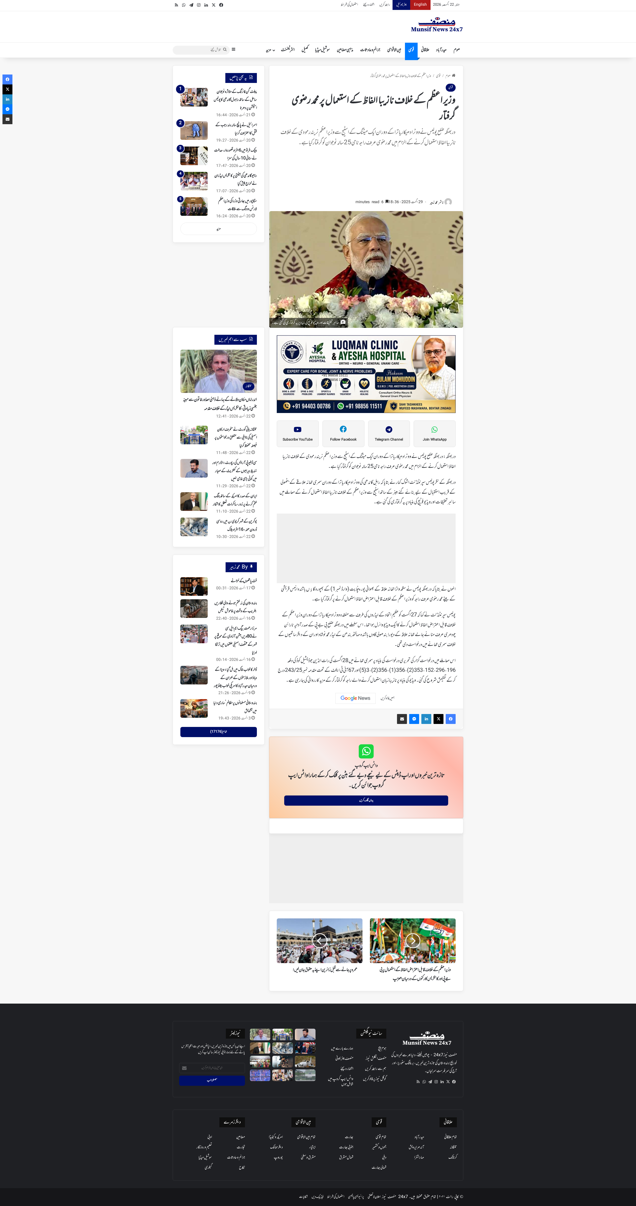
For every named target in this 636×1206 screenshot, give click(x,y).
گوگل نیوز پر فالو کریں (374, 1079)
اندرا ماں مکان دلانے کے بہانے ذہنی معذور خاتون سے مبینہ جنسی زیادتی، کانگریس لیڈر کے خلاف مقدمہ (220, 404)
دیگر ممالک (276, 1147)
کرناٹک (452, 1157)
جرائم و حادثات (370, 50)
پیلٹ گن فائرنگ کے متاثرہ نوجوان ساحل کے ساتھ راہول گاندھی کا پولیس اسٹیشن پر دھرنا (235, 100)
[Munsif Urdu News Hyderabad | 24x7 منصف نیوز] (437, 24)
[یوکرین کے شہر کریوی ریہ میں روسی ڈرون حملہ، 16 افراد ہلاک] (194, 527)
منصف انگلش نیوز (376, 1058)
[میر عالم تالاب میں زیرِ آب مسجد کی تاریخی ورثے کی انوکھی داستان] (305, 1075)
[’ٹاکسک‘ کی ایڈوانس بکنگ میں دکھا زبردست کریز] (282, 1061)
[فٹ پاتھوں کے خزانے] (194, 586)
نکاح (242, 1167)
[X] (448, 1082)
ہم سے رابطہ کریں (375, 1069)
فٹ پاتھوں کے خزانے (244, 581)
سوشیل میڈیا (322, 50)
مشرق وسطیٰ (308, 1157)
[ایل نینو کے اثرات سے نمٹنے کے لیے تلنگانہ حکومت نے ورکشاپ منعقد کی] (260, 1061)
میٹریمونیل (401, 4)
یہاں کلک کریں (366, 800)
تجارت (241, 1147)
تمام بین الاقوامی (306, 1137)
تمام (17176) (218, 732)
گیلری (208, 1167)
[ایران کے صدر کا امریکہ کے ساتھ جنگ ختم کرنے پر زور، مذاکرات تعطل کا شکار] (194, 501)
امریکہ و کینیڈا (276, 1137)
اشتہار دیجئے (368, 4)
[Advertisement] (366, 175)
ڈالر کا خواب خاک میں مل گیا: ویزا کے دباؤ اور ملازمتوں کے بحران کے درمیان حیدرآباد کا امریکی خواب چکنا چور (235, 678)
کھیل (305, 50)
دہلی (384, 1157)
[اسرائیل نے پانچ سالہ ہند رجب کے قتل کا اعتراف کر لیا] (194, 130)
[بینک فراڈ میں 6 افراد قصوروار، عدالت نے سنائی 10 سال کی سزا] (194, 156)
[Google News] (355, 698)
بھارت (349, 1137)
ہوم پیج (382, 1048)
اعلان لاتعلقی (374, 1197)
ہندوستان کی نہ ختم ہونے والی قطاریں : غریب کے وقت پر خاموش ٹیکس (235, 607)
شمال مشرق (346, 1157)
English (420, 4)
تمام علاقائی (450, 1137)
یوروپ (278, 1157)
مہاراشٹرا (419, 1157)
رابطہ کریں (384, 4)
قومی (411, 50)
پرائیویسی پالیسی (356, 1197)
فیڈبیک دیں (317, 1197)
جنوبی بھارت (346, 1147)
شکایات (303, 1197)
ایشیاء (312, 1147)
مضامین (240, 1137)
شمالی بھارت (379, 1167)
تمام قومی (381, 1137)
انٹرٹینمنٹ (288, 50)
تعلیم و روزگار (204, 1147)
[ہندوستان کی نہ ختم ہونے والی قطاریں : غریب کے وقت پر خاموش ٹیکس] (194, 608)
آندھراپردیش (416, 1147)
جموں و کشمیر (379, 1147)
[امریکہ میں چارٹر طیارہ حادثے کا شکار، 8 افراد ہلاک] (305, 1061)
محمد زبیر (433, 202)
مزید (268, 50)
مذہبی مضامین (345, 50)
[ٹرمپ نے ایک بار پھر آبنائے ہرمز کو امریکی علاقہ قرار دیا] (305, 1048)
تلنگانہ (453, 1147)
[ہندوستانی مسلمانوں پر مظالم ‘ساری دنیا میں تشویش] (194, 708)
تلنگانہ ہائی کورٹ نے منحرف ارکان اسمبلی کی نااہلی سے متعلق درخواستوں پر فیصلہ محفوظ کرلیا (236, 438)
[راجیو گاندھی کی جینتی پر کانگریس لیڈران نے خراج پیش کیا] (194, 181)
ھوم (457, 50)
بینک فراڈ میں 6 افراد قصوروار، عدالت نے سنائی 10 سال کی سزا (235, 154)
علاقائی (425, 50)
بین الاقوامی (394, 50)
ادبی (209, 1137)
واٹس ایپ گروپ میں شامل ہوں (340, 1081)
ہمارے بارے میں (342, 1048)
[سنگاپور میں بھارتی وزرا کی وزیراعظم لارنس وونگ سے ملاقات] (194, 206)
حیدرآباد (441, 50)
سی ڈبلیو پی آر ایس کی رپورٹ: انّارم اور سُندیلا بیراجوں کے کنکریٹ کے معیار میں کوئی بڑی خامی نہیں (234, 471)
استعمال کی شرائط (349, 4)
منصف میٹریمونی (344, 1058)
